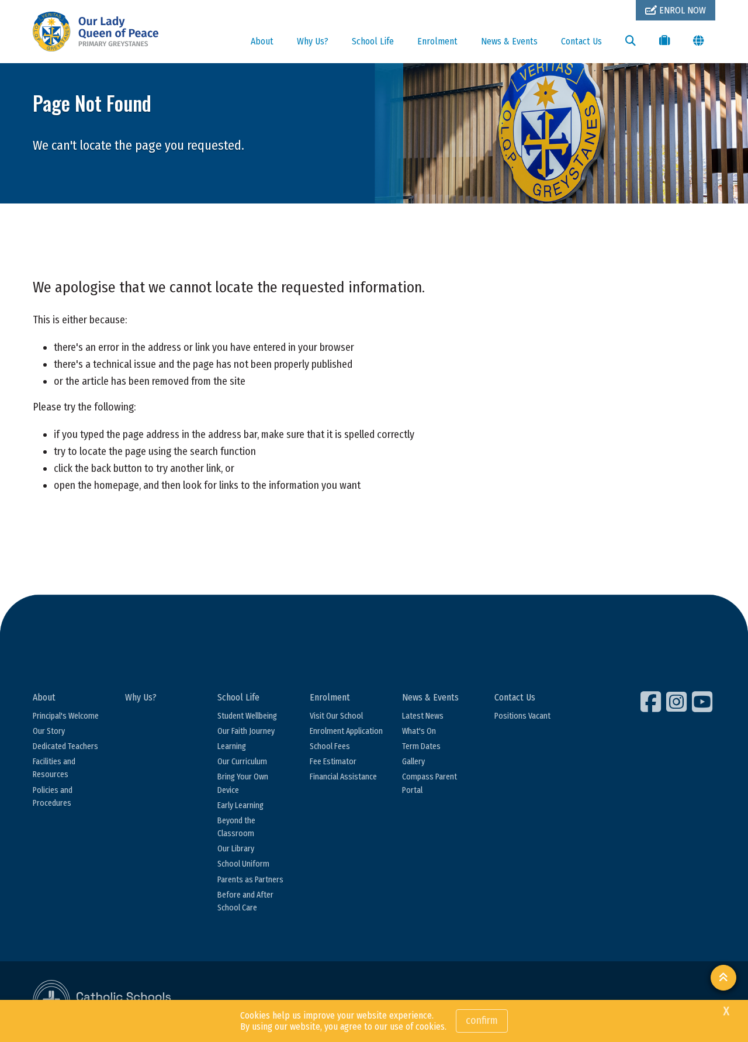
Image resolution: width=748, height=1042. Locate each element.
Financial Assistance (343, 777)
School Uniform (243, 864)
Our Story (49, 731)
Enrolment (437, 41)
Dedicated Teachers (65, 746)
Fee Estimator (333, 762)
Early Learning (240, 805)
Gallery (413, 762)
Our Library (235, 849)
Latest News (423, 716)
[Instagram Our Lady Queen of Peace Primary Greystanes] (678, 701)
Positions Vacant (522, 716)
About (262, 41)
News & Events (509, 41)
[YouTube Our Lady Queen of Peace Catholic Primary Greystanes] (703, 701)
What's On (419, 731)
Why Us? (312, 41)
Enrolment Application (346, 731)
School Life (373, 41)
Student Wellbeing (247, 716)
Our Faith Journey (246, 731)
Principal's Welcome (66, 716)
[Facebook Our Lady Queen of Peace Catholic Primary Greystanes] (652, 701)
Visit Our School (336, 716)
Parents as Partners (250, 880)
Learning (231, 746)
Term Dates (421, 746)
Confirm (482, 1020)
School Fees (330, 746)
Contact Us (581, 41)
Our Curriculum (242, 762)
